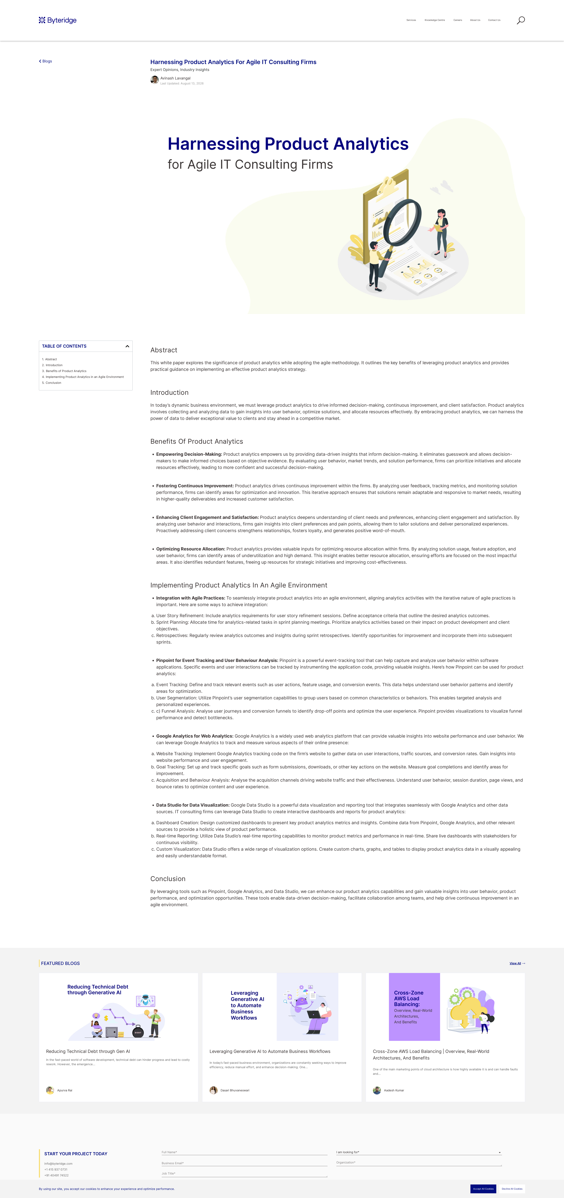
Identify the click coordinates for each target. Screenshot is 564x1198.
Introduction (54, 365)
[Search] (516, 20)
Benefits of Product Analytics (66, 371)
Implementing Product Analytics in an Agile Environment (85, 377)
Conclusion (53, 382)
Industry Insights (194, 69)
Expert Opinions (164, 69)
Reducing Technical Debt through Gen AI (88, 1051)
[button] (127, 346)
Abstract (51, 359)
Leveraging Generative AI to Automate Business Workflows (271, 1051)
